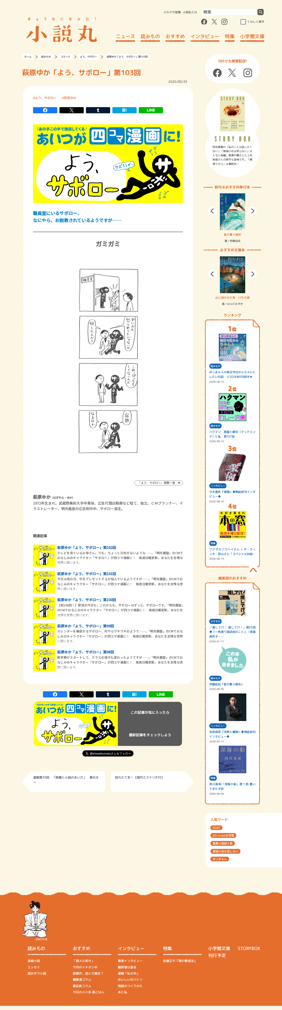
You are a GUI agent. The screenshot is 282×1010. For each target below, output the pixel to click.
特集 (230, 36)
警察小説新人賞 (223, 843)
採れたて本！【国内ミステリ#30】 (139, 777)
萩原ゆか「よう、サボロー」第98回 (85, 651)
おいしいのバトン (130, 979)
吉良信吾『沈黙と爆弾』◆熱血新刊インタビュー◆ (232, 734)
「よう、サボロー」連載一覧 (156, 483)
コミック (65, 56)
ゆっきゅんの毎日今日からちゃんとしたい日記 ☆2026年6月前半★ (232, 374)
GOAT (216, 828)
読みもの (150, 36)
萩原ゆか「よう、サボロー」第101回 (86, 573)
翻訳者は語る (127, 967)
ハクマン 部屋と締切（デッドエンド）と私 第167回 (232, 434)
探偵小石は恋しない (225, 851)
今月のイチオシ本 (85, 967)
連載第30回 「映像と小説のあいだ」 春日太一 (66, 779)
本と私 (122, 992)
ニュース (125, 36)
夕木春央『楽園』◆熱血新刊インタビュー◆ (232, 494)
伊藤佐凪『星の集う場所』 (226, 684)
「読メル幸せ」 (83, 961)
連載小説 (34, 961)
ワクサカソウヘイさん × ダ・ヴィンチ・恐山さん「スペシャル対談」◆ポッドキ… (232, 551)
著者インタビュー (130, 961)
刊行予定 (217, 955)
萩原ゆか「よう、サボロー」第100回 (86, 599)
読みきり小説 (37, 973)
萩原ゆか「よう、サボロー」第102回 (86, 547)
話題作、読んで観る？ (88, 973)
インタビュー (204, 36)
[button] (212, 211)
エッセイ (34, 967)
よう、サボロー (88, 56)
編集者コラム (82, 979)
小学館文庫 (252, 36)
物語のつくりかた (130, 986)
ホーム (28, 56)
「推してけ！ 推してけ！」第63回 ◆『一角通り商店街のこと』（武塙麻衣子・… (232, 632)
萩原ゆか (70, 97)
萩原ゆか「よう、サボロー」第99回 (85, 625)
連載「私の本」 (128, 973)
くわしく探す (255, 22)
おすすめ (175, 36)
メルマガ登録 (172, 12)
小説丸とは (190, 12)
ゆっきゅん (220, 859)
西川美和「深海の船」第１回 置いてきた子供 (232, 786)
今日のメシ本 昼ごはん (88, 992)
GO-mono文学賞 (223, 835)
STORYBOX (249, 948)
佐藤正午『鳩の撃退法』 (180, 961)
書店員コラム (82, 986)
